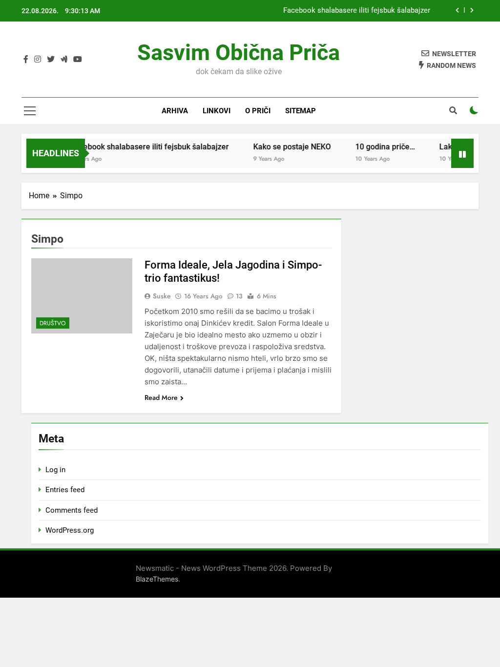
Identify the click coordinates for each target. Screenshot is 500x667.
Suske (162, 296)
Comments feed (71, 510)
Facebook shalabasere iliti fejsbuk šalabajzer (356, 11)
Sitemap (300, 110)
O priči (258, 110)
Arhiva (175, 110)
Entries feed (64, 489)
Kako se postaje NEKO (285, 146)
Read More (161, 397)
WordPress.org (69, 530)
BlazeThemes (157, 579)
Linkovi (216, 110)
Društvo (53, 323)
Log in (55, 469)
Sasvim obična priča (238, 52)
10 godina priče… (378, 146)
